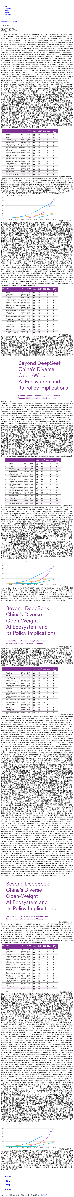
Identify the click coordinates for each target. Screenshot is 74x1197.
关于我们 (8, 9)
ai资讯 (7, 11)
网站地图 (44, 1195)
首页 (6, 6)
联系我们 (8, 15)
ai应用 (7, 13)
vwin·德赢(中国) (6, 22)
